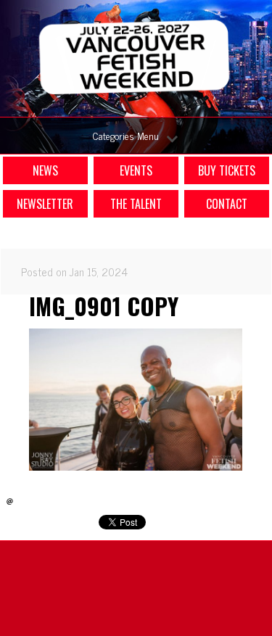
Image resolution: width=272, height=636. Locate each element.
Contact (226, 203)
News (45, 170)
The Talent (136, 203)
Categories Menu (126, 135)
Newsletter (45, 203)
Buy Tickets (226, 170)
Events (136, 170)
